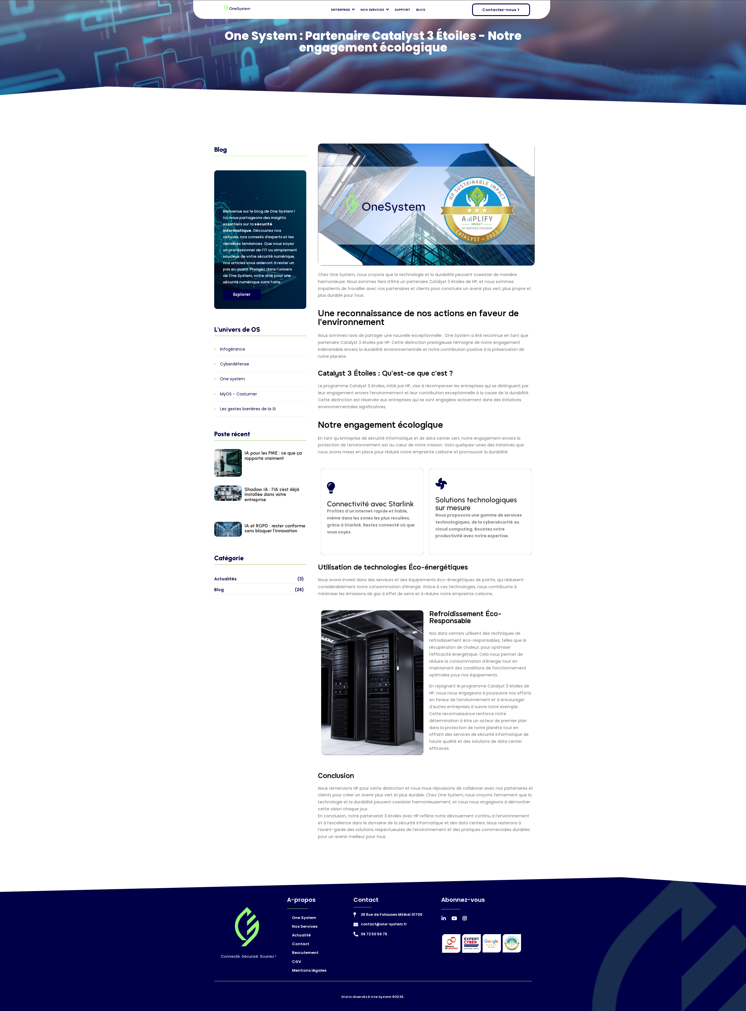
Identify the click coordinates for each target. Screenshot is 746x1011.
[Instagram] (464, 918)
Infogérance (232, 349)
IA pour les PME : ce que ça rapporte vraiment (273, 455)
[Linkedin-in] (443, 918)
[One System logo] (237, 8)
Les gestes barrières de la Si (248, 409)
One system (232, 379)
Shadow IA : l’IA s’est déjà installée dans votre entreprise (271, 494)
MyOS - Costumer (238, 394)
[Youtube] (454, 918)
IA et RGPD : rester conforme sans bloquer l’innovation (274, 528)
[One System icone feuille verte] (247, 927)
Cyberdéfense (234, 364)
